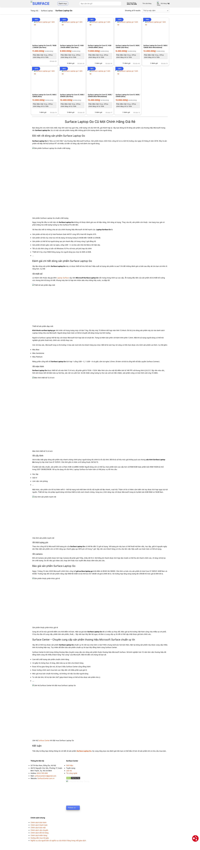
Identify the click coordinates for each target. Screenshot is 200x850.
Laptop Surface (63, 278)
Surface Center (44, 740)
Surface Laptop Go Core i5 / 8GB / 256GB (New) (128, 95)
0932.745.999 (42, 773)
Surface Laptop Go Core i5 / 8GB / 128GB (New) (44, 95)
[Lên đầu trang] (195, 847)
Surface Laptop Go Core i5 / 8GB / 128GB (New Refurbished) (155, 46)
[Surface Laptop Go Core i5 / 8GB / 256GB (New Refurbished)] (100, 80)
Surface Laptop (47, 11)
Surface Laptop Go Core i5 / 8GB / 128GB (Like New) (128, 46)
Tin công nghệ (71, 773)
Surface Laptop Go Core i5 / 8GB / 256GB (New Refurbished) (100, 95)
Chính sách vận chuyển (39, 830)
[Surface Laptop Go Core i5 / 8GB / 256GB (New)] (127, 80)
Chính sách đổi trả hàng (39, 833)
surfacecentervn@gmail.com (45, 776)
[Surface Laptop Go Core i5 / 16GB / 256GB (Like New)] (44, 31)
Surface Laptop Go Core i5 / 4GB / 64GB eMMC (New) (99, 46)
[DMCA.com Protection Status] (73, 778)
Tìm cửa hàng (146, 3)
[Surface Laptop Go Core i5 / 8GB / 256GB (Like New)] (72, 80)
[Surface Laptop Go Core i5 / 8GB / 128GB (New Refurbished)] (155, 31)
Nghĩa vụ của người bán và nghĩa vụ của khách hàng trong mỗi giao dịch (58, 840)
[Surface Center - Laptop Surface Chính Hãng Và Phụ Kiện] (41, 3)
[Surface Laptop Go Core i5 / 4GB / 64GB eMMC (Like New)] (72, 31)
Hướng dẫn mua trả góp (40, 838)
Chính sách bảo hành (38, 822)
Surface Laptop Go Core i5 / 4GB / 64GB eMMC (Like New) (72, 46)
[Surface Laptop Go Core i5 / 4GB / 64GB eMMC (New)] (100, 31)
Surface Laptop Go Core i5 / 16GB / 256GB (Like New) (44, 46)
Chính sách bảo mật (38, 827)
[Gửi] (119, 3)
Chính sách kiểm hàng (39, 835)
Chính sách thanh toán (39, 825)
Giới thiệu (69, 765)
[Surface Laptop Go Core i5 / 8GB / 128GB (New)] (44, 80)
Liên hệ (69, 771)
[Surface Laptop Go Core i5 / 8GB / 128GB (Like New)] (127, 31)
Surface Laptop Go (84, 751)
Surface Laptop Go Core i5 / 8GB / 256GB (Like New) (72, 95)
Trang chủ (34, 11)
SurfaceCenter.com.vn (46, 778)
